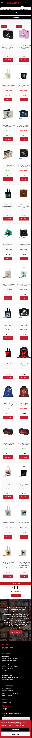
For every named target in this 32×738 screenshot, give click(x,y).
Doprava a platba (6, 688)
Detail (8, 99)
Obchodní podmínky (7, 690)
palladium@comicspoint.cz (9, 660)
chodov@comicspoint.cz (8, 679)
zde (23, 725)
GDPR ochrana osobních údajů (10, 694)
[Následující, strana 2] (16, 587)
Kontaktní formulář (7, 647)
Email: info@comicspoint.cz (9, 649)
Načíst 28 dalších (16, 583)
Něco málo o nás (6, 702)
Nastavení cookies (7, 695)
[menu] (2, 3)
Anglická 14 (5, 665)
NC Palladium (6, 656)
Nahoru (16, 595)
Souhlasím (15, 734)
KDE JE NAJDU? (16, 632)
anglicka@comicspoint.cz (8, 671)
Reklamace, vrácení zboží (9, 692)
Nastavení (15, 729)
